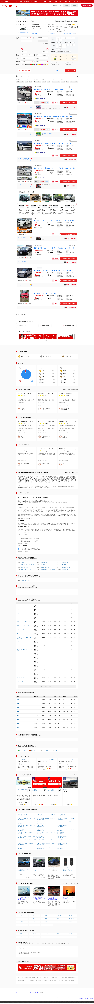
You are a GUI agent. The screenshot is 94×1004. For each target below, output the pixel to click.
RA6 (18, 699)
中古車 (17, 18)
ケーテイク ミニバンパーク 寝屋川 (46, 759)
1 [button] (44, 340)
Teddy (63, 436)
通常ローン (45, 54)
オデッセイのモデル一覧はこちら (71, 472)
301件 (31, 107)
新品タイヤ (60, 1)
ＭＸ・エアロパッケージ (21, 665)
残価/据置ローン (45, 55)
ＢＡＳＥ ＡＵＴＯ (21, 105)
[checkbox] (52, 56)
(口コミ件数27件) (27, 837)
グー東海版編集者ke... (46, 463)
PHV (73, 38)
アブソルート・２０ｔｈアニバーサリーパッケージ (24, 650)
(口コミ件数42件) (47, 822)
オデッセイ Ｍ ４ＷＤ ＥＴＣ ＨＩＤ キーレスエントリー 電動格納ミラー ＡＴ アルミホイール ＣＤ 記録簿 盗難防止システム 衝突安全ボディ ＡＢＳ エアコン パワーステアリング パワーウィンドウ (55, 89)
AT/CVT (70, 42)
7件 (30, 160)
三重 (48, 567)
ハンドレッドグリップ (22, 237)
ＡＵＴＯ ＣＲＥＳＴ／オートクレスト (23, 285)
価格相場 (29, 950)
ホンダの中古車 (31, 18)
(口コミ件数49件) (65, 819)
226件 (31, 285)
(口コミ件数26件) (62, 837)
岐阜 (44, 567)
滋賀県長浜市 (64, 409)
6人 (68, 44)
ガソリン (58, 38)
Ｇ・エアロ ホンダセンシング (22, 677)
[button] (17, 204)
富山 (42, 564)
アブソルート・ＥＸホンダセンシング (23, 613)
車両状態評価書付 (60, 51)
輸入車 (21, 1)
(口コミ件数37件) (66, 822)
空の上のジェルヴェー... (67, 408)
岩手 (24, 564)
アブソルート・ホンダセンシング (23, 625)
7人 (70, 44)
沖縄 (67, 569)
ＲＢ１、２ (49, 590)
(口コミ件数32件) (66, 830)
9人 (57, 46)
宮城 (26, 564)
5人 (65, 44)
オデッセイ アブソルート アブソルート (46, 293)
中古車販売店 (26, 1)
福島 (33, 564)
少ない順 (53, 81)
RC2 (18, 727)
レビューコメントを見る (68, 33)
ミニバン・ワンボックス (25, 580)
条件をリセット (59, 70)
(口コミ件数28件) (60, 833)
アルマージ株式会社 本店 (22, 789)
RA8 (18, 703)
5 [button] (49, 340)
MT (73, 42)
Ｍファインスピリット (21, 681)
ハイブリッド (69, 38)
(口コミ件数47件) (25, 822)
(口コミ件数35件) (62, 826)
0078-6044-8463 (71, 134)
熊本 (63, 569)
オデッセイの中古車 (38, 18)
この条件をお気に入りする (45, 325)
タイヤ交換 (55, 1)
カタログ (65, 1)
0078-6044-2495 (71, 285)
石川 (44, 564)
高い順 (30, 81)
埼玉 (27, 569)
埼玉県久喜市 (44, 409)
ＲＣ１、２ (20, 593)
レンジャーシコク (66, 789)
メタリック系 (45, 750)
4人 (62, 44)
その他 (18, 673)
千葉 (30, 569)
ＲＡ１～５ (34, 590)
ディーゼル (63, 38)
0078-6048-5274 (71, 307)
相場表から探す (35, 33)
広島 (63, 562)
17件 (30, 186)
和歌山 (53, 569)
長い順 (76, 81)
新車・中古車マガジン (81, 1)
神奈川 (25, 569)
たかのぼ (22, 408)
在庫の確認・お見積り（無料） (69, 102)
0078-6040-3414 (71, 186)
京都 (44, 569)
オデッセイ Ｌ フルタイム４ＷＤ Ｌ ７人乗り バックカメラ (54, 143)
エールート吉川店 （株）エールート (25, 759)
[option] (23, 29)
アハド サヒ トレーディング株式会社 (23, 307)
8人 (73, 44)
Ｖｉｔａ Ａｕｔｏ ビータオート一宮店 (53, 790)
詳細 (47, 102)
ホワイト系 (45, 356)
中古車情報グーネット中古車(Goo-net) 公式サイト (86, 998)
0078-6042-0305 (71, 159)
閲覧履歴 (74, 5)
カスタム (19, 739)
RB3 (18, 715)
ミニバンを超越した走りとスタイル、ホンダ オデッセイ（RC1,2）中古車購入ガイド (23, 898)
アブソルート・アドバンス (21, 661)
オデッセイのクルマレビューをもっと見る (69, 389)
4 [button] (48, 340)
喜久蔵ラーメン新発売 (46, 408)
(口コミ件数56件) (26, 819)
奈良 (51, 569)
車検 (50, 1)
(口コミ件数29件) (46, 833)
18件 (30, 134)
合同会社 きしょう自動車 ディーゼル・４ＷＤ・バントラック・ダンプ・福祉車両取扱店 (23, 159)
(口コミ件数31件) (25, 833)
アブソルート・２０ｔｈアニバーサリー (24, 641)
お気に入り (66, 5)
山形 (31, 564)
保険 (74, 1)
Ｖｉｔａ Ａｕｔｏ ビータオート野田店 (37, 790)
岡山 (65, 562)
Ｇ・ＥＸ (18, 645)
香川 (63, 564)
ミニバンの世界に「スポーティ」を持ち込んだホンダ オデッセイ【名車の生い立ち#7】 (53, 898)
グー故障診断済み (67, 51)
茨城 (22, 567)
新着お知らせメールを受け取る (70, 325)
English (55, 5)
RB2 (18, 711)
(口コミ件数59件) (61, 815)
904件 (74, 33)
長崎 (67, 567)
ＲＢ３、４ (64, 590)
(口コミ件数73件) (47, 815)
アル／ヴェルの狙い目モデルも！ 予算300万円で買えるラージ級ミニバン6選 (39, 898)
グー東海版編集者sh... (25, 463)
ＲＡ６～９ (20, 590)
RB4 (18, 719)
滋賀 (42, 569)
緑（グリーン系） (22, 750)
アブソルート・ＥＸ (20, 609)
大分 (69, 567)
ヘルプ (60, 5)
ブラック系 (23, 356)
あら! (63, 463)
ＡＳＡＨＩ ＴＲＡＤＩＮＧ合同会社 (66, 759)
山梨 (44, 562)
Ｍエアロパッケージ (20, 629)
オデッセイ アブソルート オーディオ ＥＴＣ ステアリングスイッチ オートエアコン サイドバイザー (55, 220)
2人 (57, 44)
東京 (22, 569)
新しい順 (44, 81)
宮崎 (65, 569)
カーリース (40, 1)
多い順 (58, 81)
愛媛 (65, 564)
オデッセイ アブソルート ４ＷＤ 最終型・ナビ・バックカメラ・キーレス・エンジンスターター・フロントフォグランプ (55, 270)
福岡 (63, 567)
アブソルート (19, 605)
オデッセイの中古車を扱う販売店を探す (70, 774)
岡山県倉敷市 (64, 437)
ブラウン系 (33, 750)
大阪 (46, 569)
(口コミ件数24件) (62, 844)
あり (57, 49)
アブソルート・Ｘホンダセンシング (23, 621)
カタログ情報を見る (51, 33)
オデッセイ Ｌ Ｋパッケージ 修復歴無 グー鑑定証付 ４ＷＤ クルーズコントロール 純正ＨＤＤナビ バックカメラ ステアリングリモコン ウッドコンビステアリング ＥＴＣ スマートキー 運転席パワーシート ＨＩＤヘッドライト (55, 116)
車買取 (35, 1)
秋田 (29, 564)
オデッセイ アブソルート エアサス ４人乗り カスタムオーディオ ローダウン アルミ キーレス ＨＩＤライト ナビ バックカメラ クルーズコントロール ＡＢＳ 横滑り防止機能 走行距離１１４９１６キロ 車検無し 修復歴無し (55, 248)
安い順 (27, 81)
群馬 (26, 567)
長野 (46, 562)
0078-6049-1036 (71, 262)
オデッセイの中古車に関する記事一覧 (70, 883)
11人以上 (64, 46)
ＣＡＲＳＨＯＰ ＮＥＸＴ (22, 132)
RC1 (18, 723)
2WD (57, 42)
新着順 (18, 81)
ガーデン (19, 184)
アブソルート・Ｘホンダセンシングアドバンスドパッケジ (24, 638)
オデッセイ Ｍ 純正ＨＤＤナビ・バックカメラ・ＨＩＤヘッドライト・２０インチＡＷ (55, 168)
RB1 (18, 707)
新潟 (42, 562)
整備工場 (45, 1)
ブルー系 (66, 356)
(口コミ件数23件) (60, 848)
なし (60, 49)
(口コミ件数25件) (47, 840)
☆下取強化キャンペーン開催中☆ (47, 133)
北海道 (22, 562)
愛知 (46, 567)
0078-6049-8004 (71, 238)
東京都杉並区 (23, 409)
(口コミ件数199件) (23, 815)
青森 (22, 564)
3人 (59, 44)
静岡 (42, 567)
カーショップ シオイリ (22, 261)
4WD (61, 42)
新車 (31, 1)
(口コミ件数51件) (46, 819)
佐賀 (65, 567)
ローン (70, 1)
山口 (67, 562)
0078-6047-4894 (71, 107)
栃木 (24, 567)
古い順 (22, 81)
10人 (60, 46)
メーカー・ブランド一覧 (23, 18)
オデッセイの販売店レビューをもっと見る (69, 756)
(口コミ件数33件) (24, 830)
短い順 (72, 81)
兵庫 (48, 569)
